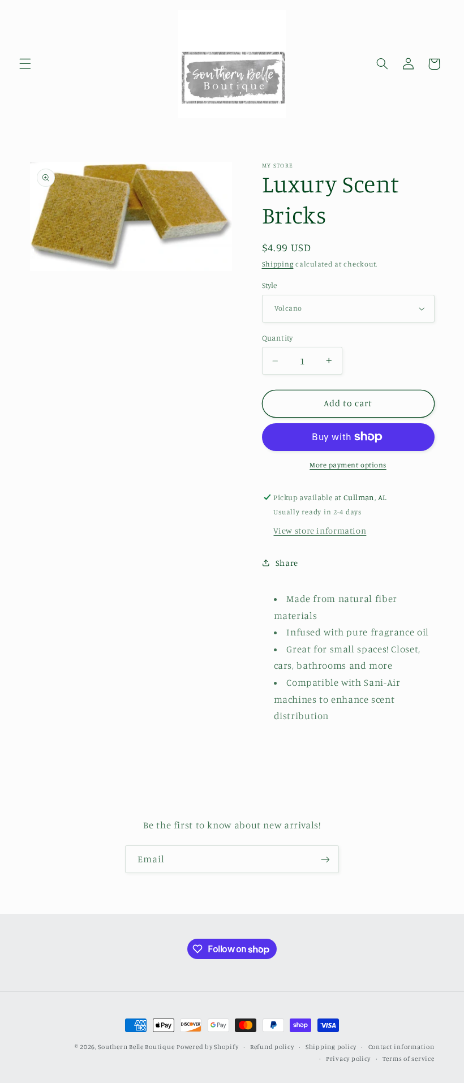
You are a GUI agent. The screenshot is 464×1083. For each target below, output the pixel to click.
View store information (319, 530)
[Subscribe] (325, 859)
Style (269, 285)
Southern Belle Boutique (136, 1047)
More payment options (348, 465)
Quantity (277, 337)
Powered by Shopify (207, 1047)
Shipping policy (331, 1047)
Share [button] (287, 563)
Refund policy (272, 1047)
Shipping (278, 264)
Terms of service (409, 1059)
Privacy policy (348, 1059)
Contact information (401, 1047)
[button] (25, 64)
